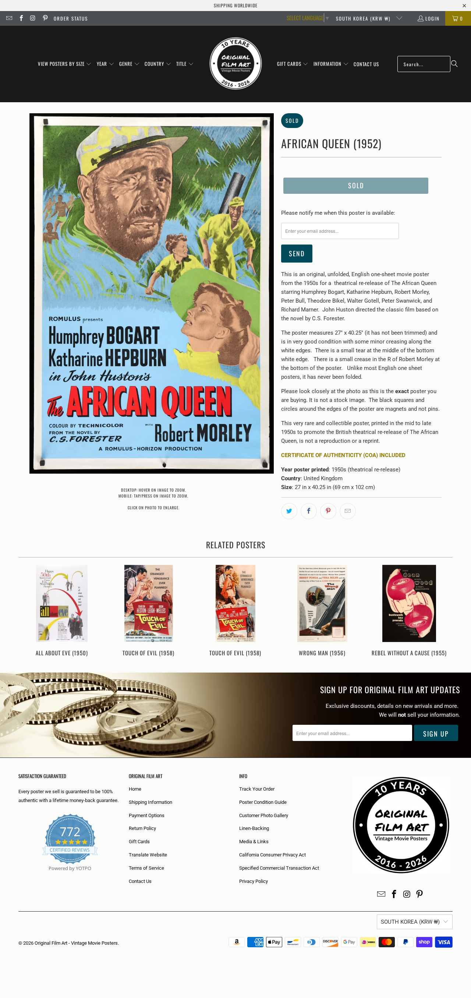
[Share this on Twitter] (289, 511)
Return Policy (142, 828)
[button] (65, 64)
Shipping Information (150, 802)
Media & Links (254, 841)
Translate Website (148, 855)
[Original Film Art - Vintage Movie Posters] (236, 64)
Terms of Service (146, 868)
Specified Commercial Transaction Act (279, 868)
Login (432, 18)
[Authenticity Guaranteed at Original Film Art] (19, 877)
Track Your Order (257, 789)
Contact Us (140, 881)
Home (135, 789)
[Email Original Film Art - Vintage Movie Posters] (9, 18)
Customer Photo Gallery (263, 815)
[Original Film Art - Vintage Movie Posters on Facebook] (20, 18)
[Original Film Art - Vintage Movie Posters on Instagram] (32, 18)
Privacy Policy (253, 881)
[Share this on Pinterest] (328, 511)
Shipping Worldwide (236, 5)
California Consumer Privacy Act (272, 855)
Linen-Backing (254, 828)
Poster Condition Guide (263, 802)
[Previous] (29, 611)
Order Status (71, 18)
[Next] (442, 611)
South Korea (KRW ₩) (364, 18)
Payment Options (146, 815)
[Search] (454, 64)
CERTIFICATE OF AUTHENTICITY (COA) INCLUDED (343, 455)
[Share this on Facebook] (309, 511)
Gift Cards (139, 841)
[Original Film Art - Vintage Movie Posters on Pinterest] (44, 18)
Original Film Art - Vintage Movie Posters (76, 943)
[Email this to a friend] (348, 511)
